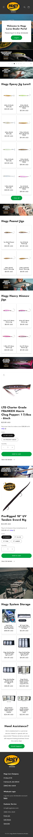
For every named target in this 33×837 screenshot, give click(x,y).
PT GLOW (18, 537)
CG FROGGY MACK (9, 440)
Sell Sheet (7, 820)
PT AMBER (16, 541)
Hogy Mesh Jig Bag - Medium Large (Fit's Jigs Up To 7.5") (8, 681)
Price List (7, 816)
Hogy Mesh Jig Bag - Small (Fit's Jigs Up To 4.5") (8, 654)
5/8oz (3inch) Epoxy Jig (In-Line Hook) (24, 107)
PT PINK (5, 541)
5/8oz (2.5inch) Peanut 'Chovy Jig (24, 268)
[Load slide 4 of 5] (19, 64)
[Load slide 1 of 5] (12, 64)
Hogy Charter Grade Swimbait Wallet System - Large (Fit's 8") (24, 681)
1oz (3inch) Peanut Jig (9, 242)
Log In (16, 38)
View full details (7, 460)
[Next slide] (24, 64)
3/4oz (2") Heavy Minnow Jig (24, 321)
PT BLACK (6, 537)
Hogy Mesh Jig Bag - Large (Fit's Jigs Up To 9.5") (24, 654)
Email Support (16, 746)
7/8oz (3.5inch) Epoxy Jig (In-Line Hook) (24, 134)
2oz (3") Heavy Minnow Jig (24, 346)
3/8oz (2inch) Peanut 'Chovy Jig (9, 268)
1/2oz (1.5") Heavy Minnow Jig (8, 321)
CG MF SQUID (8, 435)
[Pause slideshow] (31, 64)
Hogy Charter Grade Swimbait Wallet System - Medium (8, 710)
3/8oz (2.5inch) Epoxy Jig (8, 106)
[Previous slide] (9, 64)
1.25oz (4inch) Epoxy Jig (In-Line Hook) (24, 161)
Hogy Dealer (13, 833)
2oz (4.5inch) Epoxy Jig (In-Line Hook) (24, 187)
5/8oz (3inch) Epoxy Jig (9, 133)
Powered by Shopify (22, 833)
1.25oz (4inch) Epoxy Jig (9, 186)
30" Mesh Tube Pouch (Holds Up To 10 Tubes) (24, 627)
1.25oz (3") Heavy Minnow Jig (9, 346)
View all (16, 198)
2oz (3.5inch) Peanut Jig (24, 242)
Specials (7, 824)
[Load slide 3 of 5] (16, 64)
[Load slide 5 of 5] (21, 64)
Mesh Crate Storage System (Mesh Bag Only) (9, 627)
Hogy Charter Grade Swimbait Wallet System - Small (24, 710)
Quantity (4, 444)
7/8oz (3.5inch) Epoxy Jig (8, 160)
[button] (4, 7)
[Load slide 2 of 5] (14, 64)
